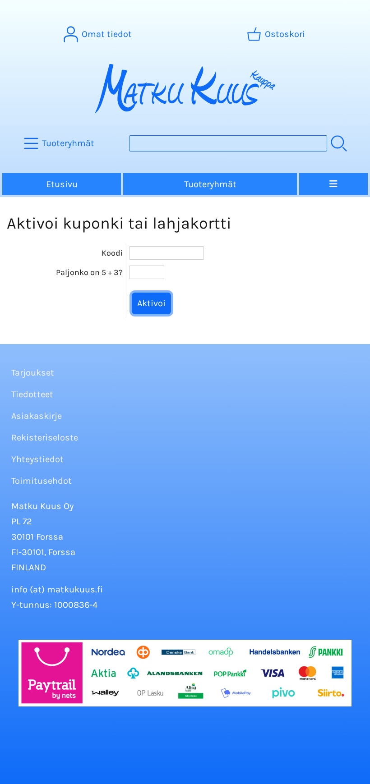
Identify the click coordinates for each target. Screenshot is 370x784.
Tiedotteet (32, 394)
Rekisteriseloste (44, 437)
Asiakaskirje (36, 416)
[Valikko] (333, 184)
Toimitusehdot (41, 481)
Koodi (112, 253)
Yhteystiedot (37, 459)
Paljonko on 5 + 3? (89, 272)
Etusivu (62, 184)
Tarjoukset (32, 372)
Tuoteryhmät (210, 184)
